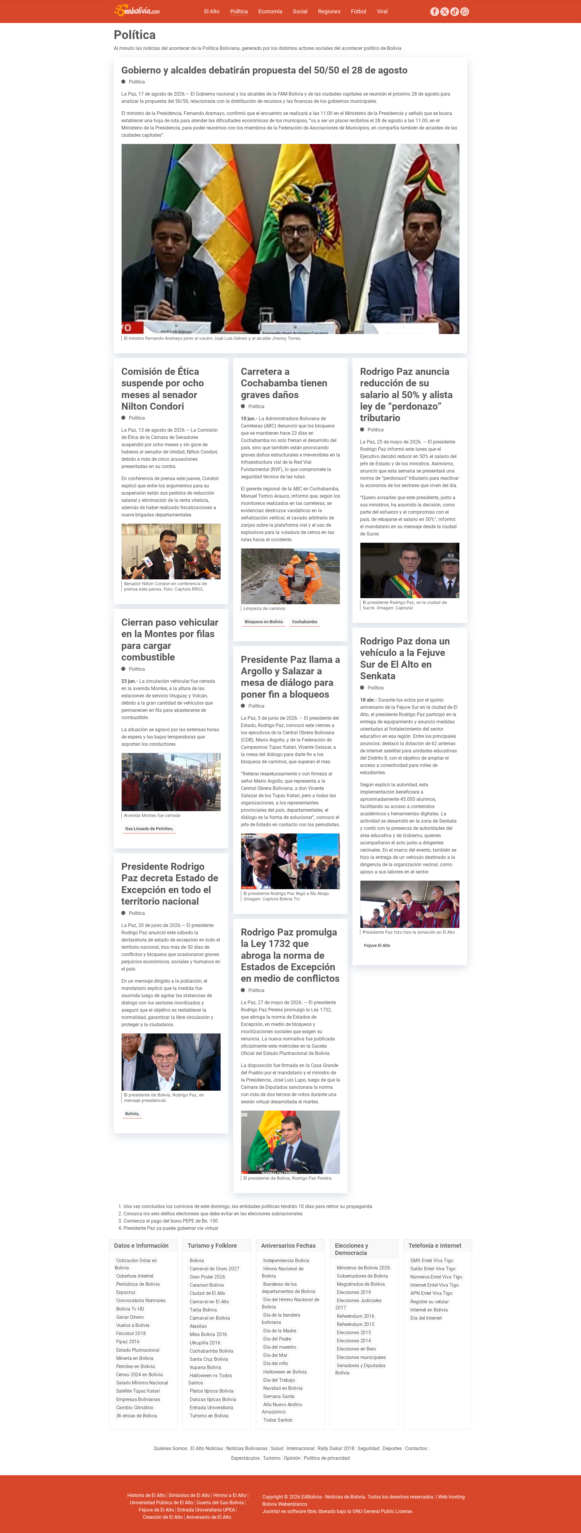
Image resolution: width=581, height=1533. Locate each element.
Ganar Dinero (130, 1317)
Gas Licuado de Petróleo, (149, 828)
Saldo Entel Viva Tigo (432, 1269)
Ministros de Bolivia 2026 (363, 1268)
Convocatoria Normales (141, 1300)
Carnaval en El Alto (209, 1302)
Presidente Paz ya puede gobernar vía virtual (170, 1228)
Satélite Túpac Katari (138, 1391)
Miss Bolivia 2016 (208, 1334)
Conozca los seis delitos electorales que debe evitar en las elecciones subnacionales (213, 1214)
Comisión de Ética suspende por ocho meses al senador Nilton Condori (162, 389)
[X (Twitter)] (445, 12)
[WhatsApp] (465, 12)
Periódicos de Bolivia (138, 1284)
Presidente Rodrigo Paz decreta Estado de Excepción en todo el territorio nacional (169, 884)
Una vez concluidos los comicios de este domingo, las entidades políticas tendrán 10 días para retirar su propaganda (247, 1206)
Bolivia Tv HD (130, 1309)
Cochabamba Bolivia (211, 1351)
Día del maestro (279, 1347)
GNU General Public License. (383, 1511)
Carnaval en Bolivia (210, 1318)
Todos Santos (277, 1420)
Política (239, 11)
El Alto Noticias (207, 1448)
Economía (270, 11)
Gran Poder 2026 (207, 1277)
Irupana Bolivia (205, 1367)
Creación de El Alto (163, 1517)
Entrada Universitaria (211, 1407)
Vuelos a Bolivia (133, 1325)
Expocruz (126, 1292)
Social (300, 11)
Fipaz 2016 (128, 1342)
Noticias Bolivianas (247, 1448)
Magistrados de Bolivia (361, 1284)
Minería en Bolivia (134, 1358)
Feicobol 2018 (131, 1333)
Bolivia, (132, 1113)
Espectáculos (245, 1458)
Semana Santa (278, 1396)
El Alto (211, 11)
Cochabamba (304, 621)
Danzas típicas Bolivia (213, 1399)
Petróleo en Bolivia (135, 1366)
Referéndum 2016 (355, 1316)
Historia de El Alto (146, 1495)
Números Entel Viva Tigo (436, 1277)
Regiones (329, 11)
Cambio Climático (135, 1407)
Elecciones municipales (361, 1357)
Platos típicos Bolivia (212, 1391)
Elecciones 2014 (354, 1341)
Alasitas (198, 1326)
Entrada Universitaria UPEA (206, 1510)
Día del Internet (426, 1318)
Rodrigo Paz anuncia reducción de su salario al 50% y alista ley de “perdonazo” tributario (406, 395)
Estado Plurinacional (137, 1350)
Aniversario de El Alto (208, 1517)
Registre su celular (429, 1302)
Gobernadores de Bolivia (362, 1276)
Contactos (416, 1448)
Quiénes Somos (170, 1448)
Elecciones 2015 (354, 1332)
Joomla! (271, 1511)
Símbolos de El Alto (189, 1495)
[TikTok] (455, 12)
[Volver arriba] (568, 1521)
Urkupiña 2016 (205, 1343)
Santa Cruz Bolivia (209, 1359)
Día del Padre (277, 1339)
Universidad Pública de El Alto (161, 1502)
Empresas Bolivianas (138, 1399)
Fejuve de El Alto (156, 1510)
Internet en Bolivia (429, 1310)
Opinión (292, 1458)
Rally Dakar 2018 (336, 1448)
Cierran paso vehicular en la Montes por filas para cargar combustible (169, 640)
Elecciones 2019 (354, 1292)
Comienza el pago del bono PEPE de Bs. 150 (170, 1221)
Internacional (300, 1448)
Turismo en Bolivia (209, 1416)
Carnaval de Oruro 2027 (214, 1269)
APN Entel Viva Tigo (431, 1293)
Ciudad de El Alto (207, 1293)
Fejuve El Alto (377, 945)
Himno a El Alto (229, 1495)
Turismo (272, 1458)
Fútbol (358, 11)
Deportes (392, 1448)
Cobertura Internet (134, 1276)
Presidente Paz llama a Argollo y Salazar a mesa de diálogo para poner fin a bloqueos (290, 677)
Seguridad (368, 1448)
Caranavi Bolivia (207, 1285)
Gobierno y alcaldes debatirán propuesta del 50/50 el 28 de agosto (264, 70)
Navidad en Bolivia (282, 1388)
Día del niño (275, 1363)
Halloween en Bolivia (285, 1372)
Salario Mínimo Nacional (142, 1383)
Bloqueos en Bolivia (264, 621)
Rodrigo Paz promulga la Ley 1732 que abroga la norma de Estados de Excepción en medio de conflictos (290, 955)
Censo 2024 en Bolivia (139, 1374)
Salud (277, 1448)
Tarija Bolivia (203, 1310)
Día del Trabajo (279, 1380)
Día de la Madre (279, 1331)
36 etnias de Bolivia (136, 1416)
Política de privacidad (327, 1458)
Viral (382, 11)
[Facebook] (435, 12)
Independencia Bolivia (286, 1260)
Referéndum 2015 (355, 1324)
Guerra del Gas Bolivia (220, 1502)
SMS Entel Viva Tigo (431, 1260)
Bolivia (197, 1260)
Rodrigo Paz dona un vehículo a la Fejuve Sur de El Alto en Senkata (405, 658)
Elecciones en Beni (356, 1349)
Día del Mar (275, 1355)
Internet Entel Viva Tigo (434, 1285)
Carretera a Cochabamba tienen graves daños (284, 383)
